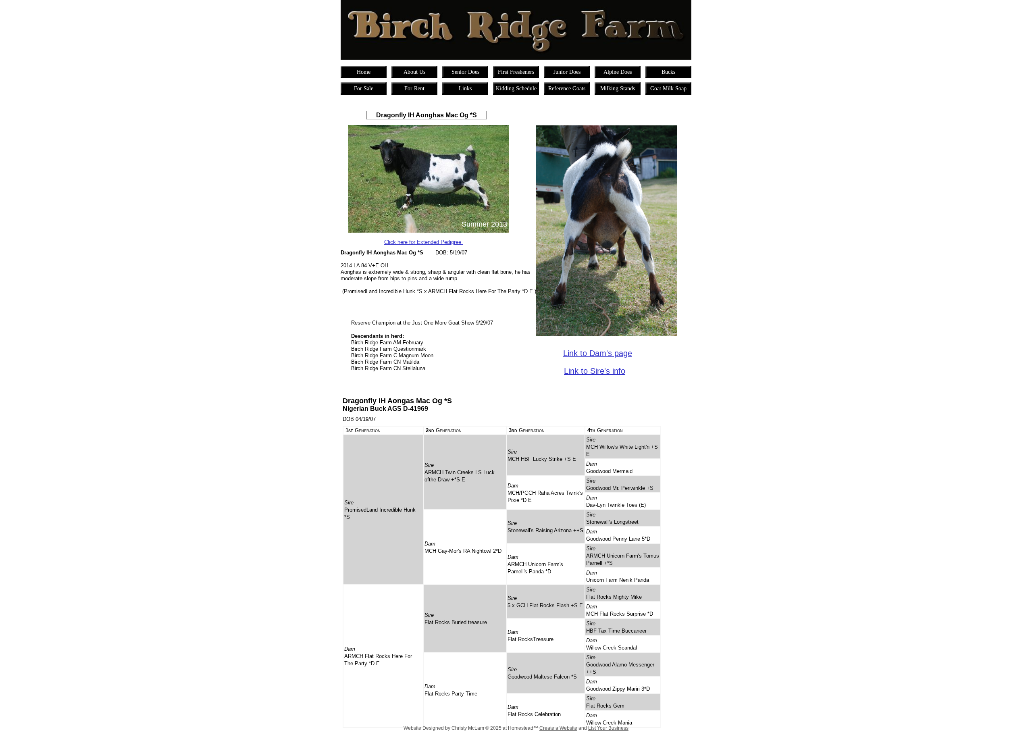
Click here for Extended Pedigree (423, 242)
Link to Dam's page (597, 353)
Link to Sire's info (594, 370)
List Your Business (608, 728)
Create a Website (558, 728)
